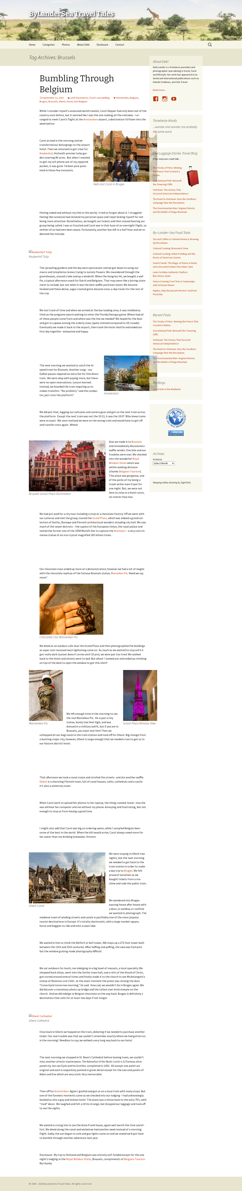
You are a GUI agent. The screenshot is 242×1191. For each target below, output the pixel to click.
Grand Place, (100, 518)
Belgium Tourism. (134, 1159)
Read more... (159, 90)
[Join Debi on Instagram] (166, 100)
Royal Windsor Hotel (78, 1159)
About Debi (83, 44)
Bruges (43, 101)
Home (32, 44)
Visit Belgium (80, 101)
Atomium (119, 530)
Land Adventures (79, 97)
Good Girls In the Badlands (167, 389)
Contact (119, 44)
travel (69, 101)
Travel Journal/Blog (99, 97)
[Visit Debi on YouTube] (175, 100)
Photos (66, 44)
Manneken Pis (119, 573)
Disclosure (102, 44)
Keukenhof (46, 153)
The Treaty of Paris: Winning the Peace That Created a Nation (167, 171)
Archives (157, 459)
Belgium (134, 97)
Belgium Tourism (129, 471)
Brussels (53, 101)
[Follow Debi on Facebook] (157, 100)
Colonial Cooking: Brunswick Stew (170, 248)
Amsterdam (122, 97)
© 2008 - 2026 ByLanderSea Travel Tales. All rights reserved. (60, 1183)
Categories (49, 44)
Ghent (62, 101)
